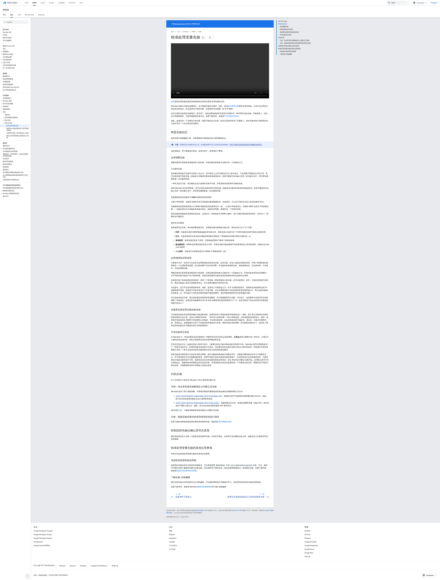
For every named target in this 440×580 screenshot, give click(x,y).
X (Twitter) (173, 545)
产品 (178, 32)
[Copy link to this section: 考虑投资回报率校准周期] (198, 460)
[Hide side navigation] (27, 576)
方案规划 (61, 3)
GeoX (43, 3)
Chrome (307, 534)
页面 (180, 410)
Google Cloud (309, 549)
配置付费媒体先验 (224, 422)
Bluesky (172, 534)
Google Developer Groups (43, 534)
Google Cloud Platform (99, 566)
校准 (173, 101)
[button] (15, 51)
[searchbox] (15, 22)
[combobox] (398, 3)
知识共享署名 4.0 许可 (202, 510)
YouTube (172, 549)
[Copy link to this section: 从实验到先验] (184, 169)
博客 (170, 531)
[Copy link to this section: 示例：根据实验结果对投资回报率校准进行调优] (221, 417)
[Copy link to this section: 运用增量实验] (187, 157)
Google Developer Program (43, 531)
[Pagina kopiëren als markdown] (210, 38)
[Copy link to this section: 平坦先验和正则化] (191, 332)
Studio (51, 3)
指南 (11, 15)
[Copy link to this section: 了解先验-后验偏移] (192, 477)
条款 (35, 575)
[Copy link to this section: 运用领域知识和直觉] (194, 258)
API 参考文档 (29, 15)
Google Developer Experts (43, 538)
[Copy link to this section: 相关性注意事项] (186, 223)
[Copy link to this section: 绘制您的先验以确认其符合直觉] (211, 430)
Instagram (172, 538)
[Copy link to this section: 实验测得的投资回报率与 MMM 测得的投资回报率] (214, 197)
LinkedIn (172, 542)
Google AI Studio (310, 542)
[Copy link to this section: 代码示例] (184, 374)
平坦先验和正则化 (231, 116)
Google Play (309, 553)
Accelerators (38, 542)
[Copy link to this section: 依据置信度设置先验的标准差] (203, 309)
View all (307, 556)
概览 (4, 15)
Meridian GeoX (180, 24)
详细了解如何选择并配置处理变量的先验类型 (246, 145)
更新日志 (41, 15)
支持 (81, 3)
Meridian (12, 2)
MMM (34, 3)
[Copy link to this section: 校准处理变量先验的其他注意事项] (214, 448)
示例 (19, 15)
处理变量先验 (233, 106)
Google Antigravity (311, 545)
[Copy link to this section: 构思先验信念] (189, 132)
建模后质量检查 (203, 487)
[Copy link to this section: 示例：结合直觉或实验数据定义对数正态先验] (219, 386)
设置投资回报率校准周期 (186, 471)
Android (307, 531)
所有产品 (115, 566)
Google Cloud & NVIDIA (42, 545)
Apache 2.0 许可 (237, 510)
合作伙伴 (72, 3)
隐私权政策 (43, 575)
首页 (26, 3)
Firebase (308, 538)
